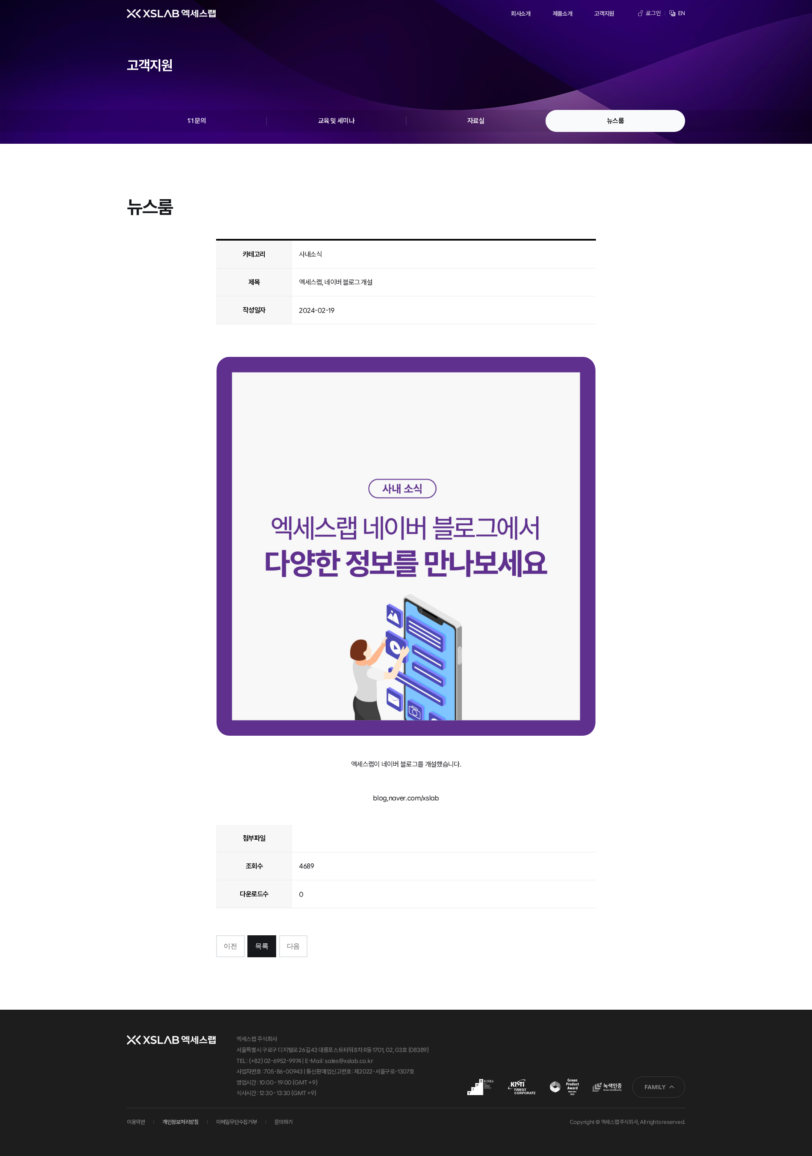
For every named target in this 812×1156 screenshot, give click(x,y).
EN (681, 13)
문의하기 (283, 1122)
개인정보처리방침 (180, 1122)
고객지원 (604, 13)
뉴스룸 (615, 121)
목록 (261, 946)
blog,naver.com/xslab (406, 798)
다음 (293, 946)
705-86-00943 (283, 1071)
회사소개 (521, 13)
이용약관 (136, 1122)
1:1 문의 (196, 121)
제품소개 (563, 13)
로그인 (653, 13)
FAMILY (655, 1087)
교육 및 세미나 (336, 121)
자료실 (476, 121)
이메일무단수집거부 (236, 1122)
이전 (230, 946)
